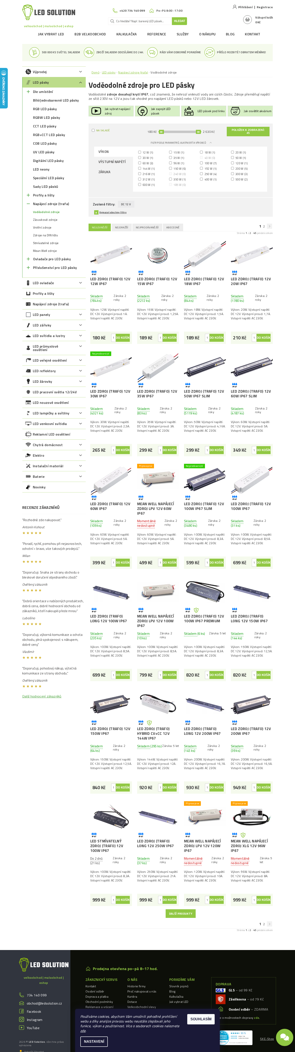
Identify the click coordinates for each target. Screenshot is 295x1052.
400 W (210, 179)
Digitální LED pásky (48, 160)
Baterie (38, 476)
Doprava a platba (97, 996)
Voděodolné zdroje (46, 212)
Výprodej (40, 71)
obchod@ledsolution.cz (44, 1003)
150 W (179, 168)
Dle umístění (43, 91)
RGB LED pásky (45, 108)
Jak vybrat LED (51, 34)
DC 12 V (126, 204)
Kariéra (132, 996)
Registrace (265, 7)
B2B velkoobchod (90, 34)
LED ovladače (43, 282)
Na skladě (103, 130)
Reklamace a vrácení (99, 1007)
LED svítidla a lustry (49, 335)
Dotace (132, 1001)
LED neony (41, 169)
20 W (240, 152)
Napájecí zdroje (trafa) (51, 203)
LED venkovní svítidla (50, 423)
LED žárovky (42, 381)
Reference (156, 34)
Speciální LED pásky (48, 177)
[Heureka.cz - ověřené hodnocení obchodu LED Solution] (233, 1037)
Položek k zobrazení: (248, 132)
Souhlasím (200, 1019)
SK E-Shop (267, 1039)
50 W (240, 157)
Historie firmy (136, 986)
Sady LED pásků (45, 186)
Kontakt (252, 34)
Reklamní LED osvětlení (51, 434)
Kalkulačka (126, 34)
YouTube (33, 1027)
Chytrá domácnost (48, 444)
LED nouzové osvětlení (51, 402)
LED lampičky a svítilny (51, 413)
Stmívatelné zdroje (46, 243)
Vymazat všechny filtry (113, 212)
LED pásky (41, 82)
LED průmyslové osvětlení (45, 348)
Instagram (35, 1019)
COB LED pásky (45, 143)
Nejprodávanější (147, 227)
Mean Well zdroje (45, 251)
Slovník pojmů (178, 986)
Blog (230, 34)
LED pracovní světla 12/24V (55, 392)
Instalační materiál (48, 466)
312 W (148, 179)
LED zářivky (42, 325)
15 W (178, 152)
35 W (178, 157)
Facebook (34, 1011)
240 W (179, 174)
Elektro (38, 455)
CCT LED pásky (44, 126)
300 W (241, 174)
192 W (210, 168)
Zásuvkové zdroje (45, 220)
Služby (183, 34)
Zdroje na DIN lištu (45, 235)
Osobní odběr (95, 991)
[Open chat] (284, 1038)
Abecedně (173, 227)
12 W (147, 152)
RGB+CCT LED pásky (49, 134)
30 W (147, 157)
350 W (179, 179)
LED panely (41, 314)
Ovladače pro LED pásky (52, 259)
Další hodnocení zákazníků (42, 696)
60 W (147, 163)
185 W (179, 184)
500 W (241, 179)
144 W (148, 168)
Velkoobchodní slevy (141, 1007)
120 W (241, 163)
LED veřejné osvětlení (50, 360)
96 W (178, 163)
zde (83, 1030)
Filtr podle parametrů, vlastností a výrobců (178, 142)
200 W (241, 168)
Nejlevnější (100, 227)
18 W (209, 152)
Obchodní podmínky (99, 1001)
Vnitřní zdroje (42, 227)
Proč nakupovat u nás (141, 991)
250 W (210, 174)
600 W (148, 184)
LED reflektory (44, 370)
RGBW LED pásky (46, 117)
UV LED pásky (44, 152)
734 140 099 (37, 995)
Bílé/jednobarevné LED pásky (56, 100)
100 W (210, 163)
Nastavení (94, 1041)
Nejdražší (121, 227)
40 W (209, 157)
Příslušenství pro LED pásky (55, 267)
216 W (148, 174)
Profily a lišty (44, 195)
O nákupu (207, 34)
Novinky (39, 487)
